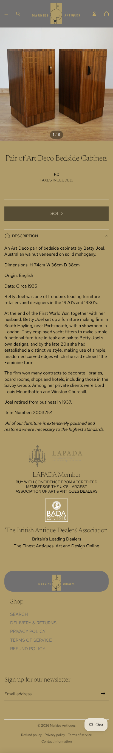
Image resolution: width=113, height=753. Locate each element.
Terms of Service (31, 640)
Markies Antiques (62, 725)
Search (19, 614)
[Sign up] (103, 693)
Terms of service (80, 735)
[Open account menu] (94, 14)
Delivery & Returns (33, 623)
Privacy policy (55, 735)
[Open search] (18, 14)
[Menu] (6, 13)
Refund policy (27, 649)
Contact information (56, 741)
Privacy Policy (28, 631)
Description (25, 235)
